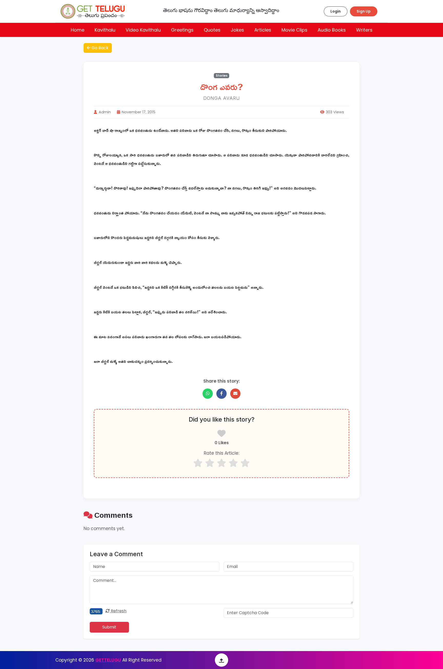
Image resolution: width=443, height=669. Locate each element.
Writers (364, 30)
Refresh (118, 611)
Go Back (99, 48)
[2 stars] (210, 463)
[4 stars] (233, 463)
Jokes (237, 30)
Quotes (212, 30)
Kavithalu (105, 30)
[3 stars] (221, 463)
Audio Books (332, 30)
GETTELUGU (108, 660)
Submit (109, 627)
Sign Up (364, 11)
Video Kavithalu (143, 30)
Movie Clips (294, 30)
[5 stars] (245, 463)
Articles (262, 30)
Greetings (182, 30)
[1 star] (198, 463)
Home (77, 30)
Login (335, 11)
